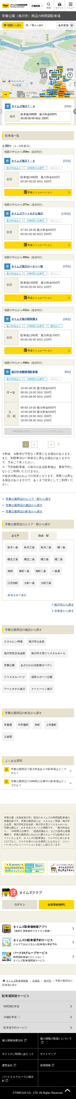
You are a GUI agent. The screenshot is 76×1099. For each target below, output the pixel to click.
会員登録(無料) (56, 904)
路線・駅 (43, 535)
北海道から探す (64, 610)
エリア (15, 535)
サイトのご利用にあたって (18, 1053)
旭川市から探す (64, 604)
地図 (14, 25)
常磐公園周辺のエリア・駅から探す (28, 499)
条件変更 (65, 25)
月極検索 (35, 6)
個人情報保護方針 (12, 1040)
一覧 (36, 25)
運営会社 (7, 1065)
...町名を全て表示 (15, 595)
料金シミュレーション (40, 192)
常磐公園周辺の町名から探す (24, 511)
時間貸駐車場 (11, 1006)
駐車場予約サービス (15, 1027)
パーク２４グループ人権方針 (18, 1078)
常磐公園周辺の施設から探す (24, 505)
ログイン (19, 904)
